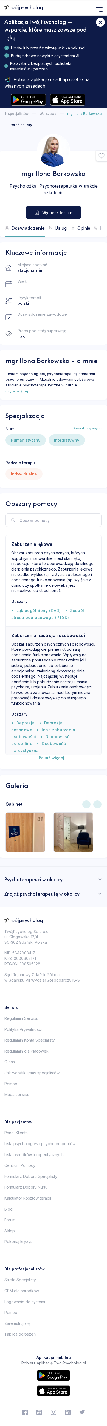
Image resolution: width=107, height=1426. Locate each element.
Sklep (9, 1230)
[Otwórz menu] (99, 7)
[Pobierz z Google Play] (28, 100)
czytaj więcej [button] (16, 391)
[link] (18, 125)
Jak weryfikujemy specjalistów (32, 1072)
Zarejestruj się (17, 1323)
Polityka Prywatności (23, 1029)
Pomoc (10, 1083)
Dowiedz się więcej (87, 428)
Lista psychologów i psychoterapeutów (39, 1143)
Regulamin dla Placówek (26, 1051)
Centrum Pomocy (19, 1165)
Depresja (25, 723)
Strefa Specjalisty (20, 1279)
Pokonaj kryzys (18, 1241)
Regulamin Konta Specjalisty (29, 1040)
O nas (9, 1061)
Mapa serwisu (16, 1094)
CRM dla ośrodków (21, 1290)
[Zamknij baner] (100, 22)
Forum (9, 1219)
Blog (8, 1209)
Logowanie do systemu (25, 1301)
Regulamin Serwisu (21, 1018)
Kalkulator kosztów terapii (27, 1198)
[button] (101, 156)
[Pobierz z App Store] (67, 100)
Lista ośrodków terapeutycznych (34, 1154)
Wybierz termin (57, 212)
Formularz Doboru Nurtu (25, 1187)
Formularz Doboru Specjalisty (30, 1176)
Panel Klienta (16, 1132)
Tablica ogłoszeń (20, 1334)
